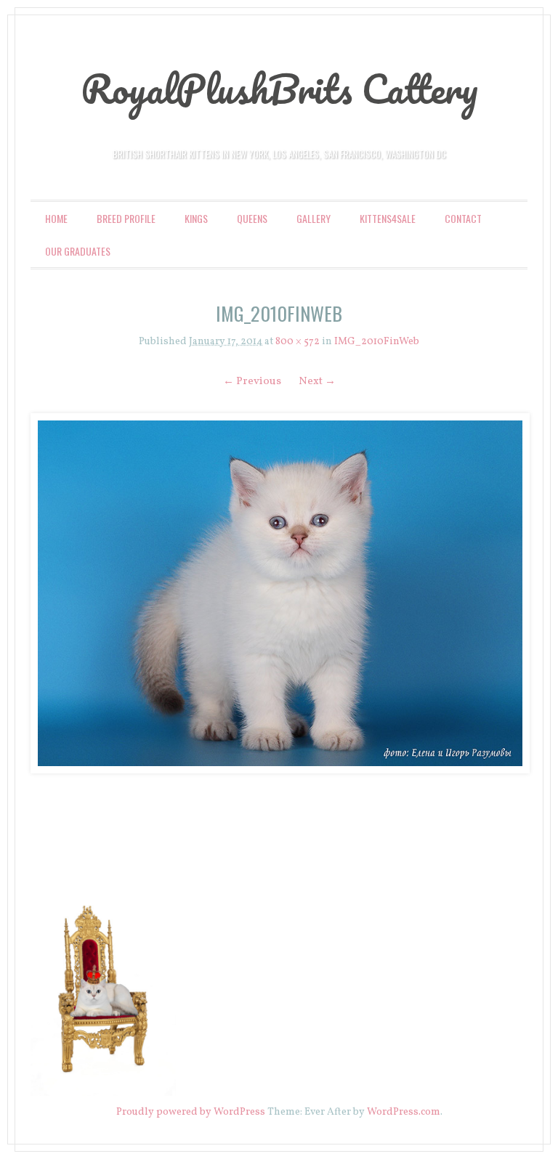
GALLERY (313, 218)
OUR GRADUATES (77, 251)
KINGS (196, 218)
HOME (56, 218)
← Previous (252, 381)
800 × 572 (297, 342)
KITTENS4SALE (388, 218)
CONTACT (463, 218)
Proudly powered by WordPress (190, 1112)
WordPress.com (403, 1112)
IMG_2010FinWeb (376, 342)
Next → (317, 381)
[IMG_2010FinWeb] (279, 593)
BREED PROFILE (126, 218)
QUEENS (252, 218)
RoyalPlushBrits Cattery (279, 89)
